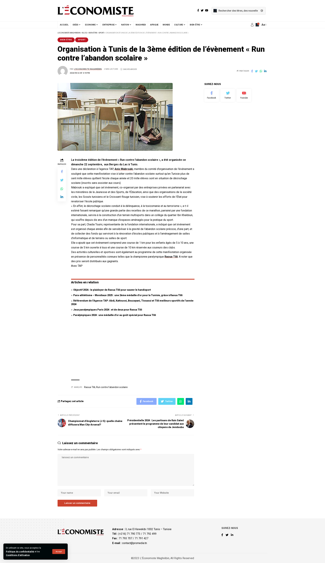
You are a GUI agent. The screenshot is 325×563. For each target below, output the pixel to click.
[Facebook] (211, 95)
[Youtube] (244, 95)
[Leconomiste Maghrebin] (96, 11)
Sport (81, 39)
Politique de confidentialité (20, 551)
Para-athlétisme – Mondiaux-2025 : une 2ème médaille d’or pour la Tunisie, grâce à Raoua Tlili (127, 295)
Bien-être (66, 39)
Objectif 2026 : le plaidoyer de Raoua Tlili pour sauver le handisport (112, 289)
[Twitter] (228, 95)
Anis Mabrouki (124, 169)
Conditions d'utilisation (18, 555)
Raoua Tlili (171, 256)
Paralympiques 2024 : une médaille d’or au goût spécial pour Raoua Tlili (114, 315)
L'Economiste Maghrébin (88, 69)
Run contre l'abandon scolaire (112, 387)
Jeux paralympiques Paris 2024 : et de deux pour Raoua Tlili (108, 309)
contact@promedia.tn (134, 543)
